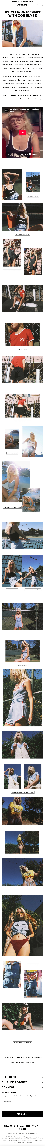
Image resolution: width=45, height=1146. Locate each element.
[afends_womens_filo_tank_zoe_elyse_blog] (22, 186)
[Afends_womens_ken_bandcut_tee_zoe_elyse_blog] (22, 928)
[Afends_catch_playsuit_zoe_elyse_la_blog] (22, 616)
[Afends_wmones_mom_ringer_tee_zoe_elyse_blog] (22, 298)
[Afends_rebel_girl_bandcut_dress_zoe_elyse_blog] (22, 259)
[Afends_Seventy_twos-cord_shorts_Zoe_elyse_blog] (22, 369)
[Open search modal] (7, 4)
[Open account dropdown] (38, 4)
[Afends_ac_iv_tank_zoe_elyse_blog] (22, 443)
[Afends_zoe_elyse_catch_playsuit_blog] (22, 699)
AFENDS (29, 1133)
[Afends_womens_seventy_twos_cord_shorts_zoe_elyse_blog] (22, 410)
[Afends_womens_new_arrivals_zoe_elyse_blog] (22, 1016)
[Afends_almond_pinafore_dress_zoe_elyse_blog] (22, 780)
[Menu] (2, 4)
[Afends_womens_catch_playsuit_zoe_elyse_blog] (22, 654)
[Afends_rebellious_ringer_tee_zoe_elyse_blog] (22, 814)
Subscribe (9, 1092)
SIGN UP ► (22, 1114)
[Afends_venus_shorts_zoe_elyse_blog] (22, 221)
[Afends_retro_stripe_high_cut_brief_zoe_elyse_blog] (22, 844)
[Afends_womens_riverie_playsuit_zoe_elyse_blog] (22, 981)
